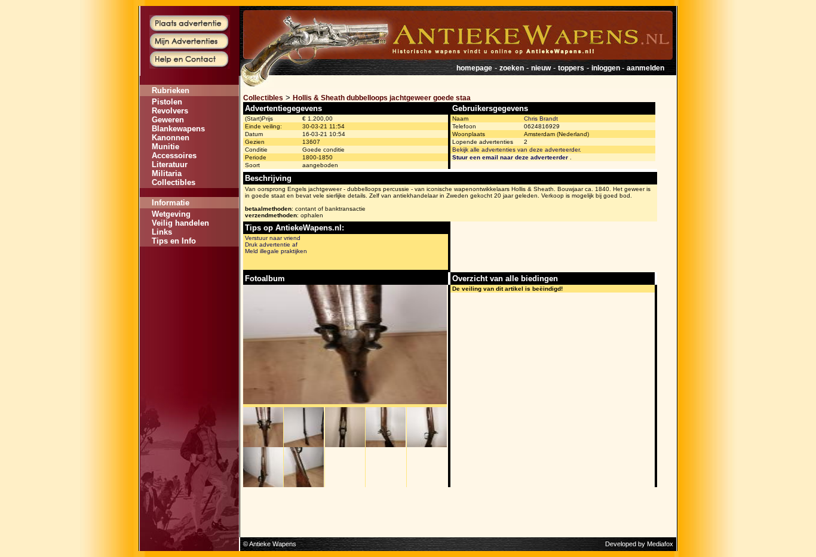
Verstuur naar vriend (272, 238)
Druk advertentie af (271, 244)
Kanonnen (170, 137)
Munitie (165, 146)
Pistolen (167, 101)
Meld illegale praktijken (276, 251)
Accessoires (174, 155)
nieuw (541, 68)
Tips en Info (174, 240)
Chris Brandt (541, 118)
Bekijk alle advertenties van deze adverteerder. (516, 149)
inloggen (606, 68)
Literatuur (170, 164)
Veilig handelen (180, 223)
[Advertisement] (189, 282)
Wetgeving (171, 214)
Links (162, 231)
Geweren (168, 119)
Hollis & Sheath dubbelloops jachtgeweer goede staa (382, 98)
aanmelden (645, 68)
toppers (571, 68)
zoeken (511, 68)
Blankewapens (178, 128)
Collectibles (173, 182)
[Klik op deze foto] (263, 445)
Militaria (167, 173)
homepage (474, 68)
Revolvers (170, 110)
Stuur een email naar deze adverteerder (510, 157)
